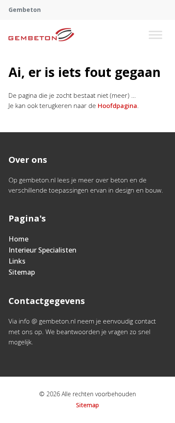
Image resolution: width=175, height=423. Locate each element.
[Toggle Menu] (155, 35)
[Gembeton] (41, 34)
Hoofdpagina (117, 105)
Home (18, 239)
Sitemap (21, 272)
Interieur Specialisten (42, 250)
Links (16, 261)
